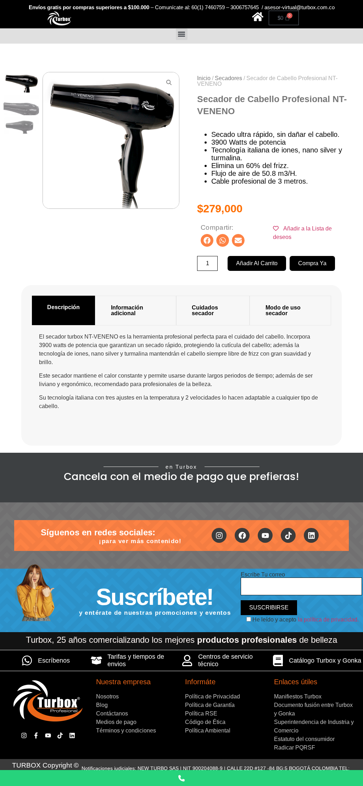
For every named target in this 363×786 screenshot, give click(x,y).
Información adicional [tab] (127, 310)
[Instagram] (219, 535)
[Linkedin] (311, 535)
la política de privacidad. (328, 620)
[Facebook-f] (36, 735)
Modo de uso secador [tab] (283, 310)
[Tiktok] (288, 535)
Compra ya (312, 263)
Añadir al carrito (257, 263)
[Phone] (181, 778)
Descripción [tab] (63, 307)
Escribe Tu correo (263, 575)
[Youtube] (265, 535)
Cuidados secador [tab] (205, 310)
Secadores (228, 78)
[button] (182, 34)
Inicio (204, 78)
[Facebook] (242, 535)
